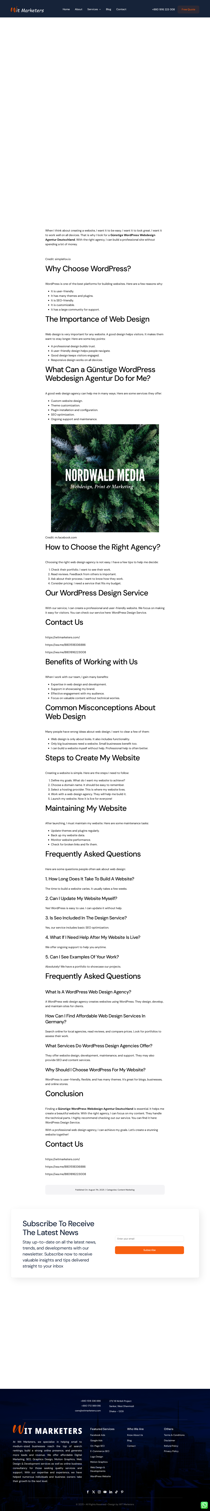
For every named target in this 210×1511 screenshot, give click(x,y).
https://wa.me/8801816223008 (65, 652)
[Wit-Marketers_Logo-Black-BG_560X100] (27, 8)
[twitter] (93, 1492)
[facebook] (87, 1492)
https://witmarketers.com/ (62, 637)
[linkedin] (110, 1492)
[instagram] (99, 1492)
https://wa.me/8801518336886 (65, 645)
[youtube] (105, 1492)
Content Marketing (126, 1189)
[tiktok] (116, 1492)
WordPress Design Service (129, 612)
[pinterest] (122, 1492)
